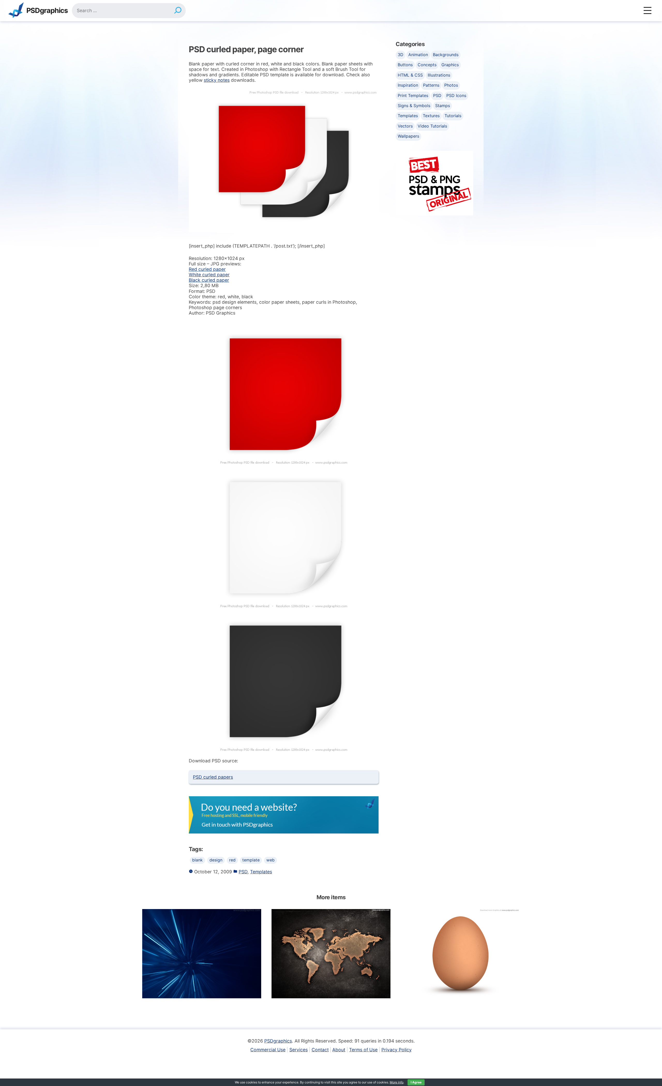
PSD (243, 871)
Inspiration (408, 85)
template (251, 860)
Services (298, 1049)
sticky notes (217, 80)
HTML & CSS (410, 75)
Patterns (431, 85)
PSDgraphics (47, 11)
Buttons (405, 64)
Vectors (405, 126)
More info (396, 1082)
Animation (418, 54)
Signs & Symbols (414, 105)
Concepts (427, 64)
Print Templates (413, 95)
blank (197, 860)
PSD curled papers (213, 777)
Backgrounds (445, 54)
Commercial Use (267, 1049)
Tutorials (453, 115)
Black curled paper (209, 280)
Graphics (450, 64)
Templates (261, 871)
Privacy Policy (396, 1049)
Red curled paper (207, 269)
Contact (320, 1049)
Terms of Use (363, 1049)
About (338, 1049)
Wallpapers (408, 136)
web (270, 860)
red (232, 860)
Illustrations (439, 75)
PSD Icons (456, 95)
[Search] (178, 10)
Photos (451, 85)
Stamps (442, 105)
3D (400, 54)
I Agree (416, 1082)
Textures (431, 115)
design (215, 860)
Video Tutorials (432, 126)
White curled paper (209, 274)
